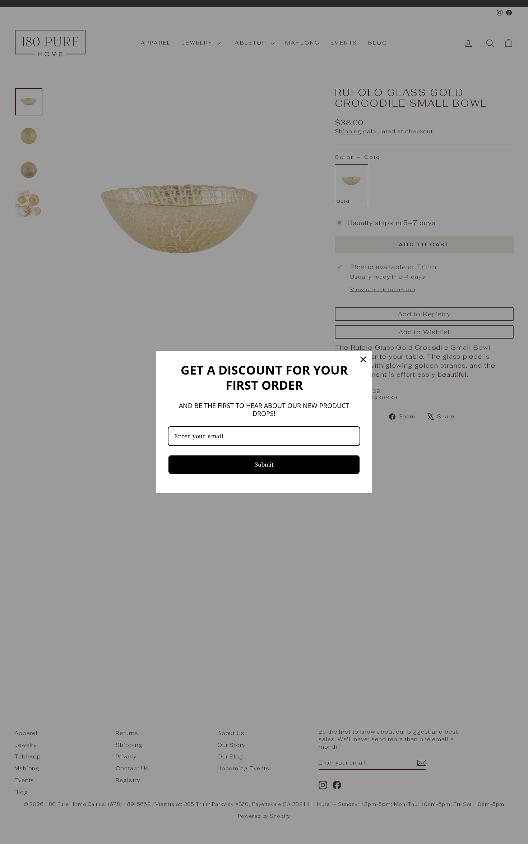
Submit (264, 464)
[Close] (363, 359)
